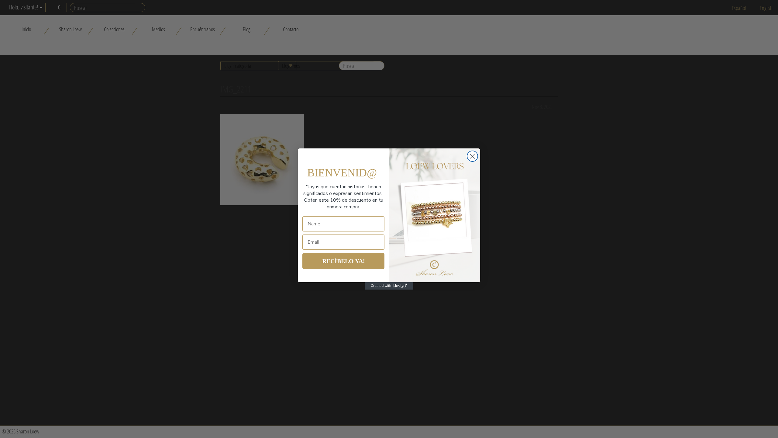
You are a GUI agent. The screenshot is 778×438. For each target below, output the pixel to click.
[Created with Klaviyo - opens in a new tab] (389, 286)
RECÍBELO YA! (343, 261)
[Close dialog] (472, 156)
